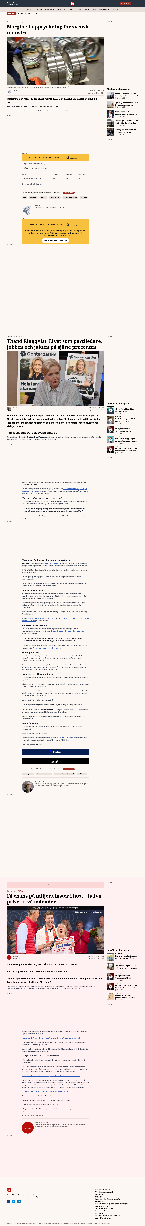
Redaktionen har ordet (102, 1211)
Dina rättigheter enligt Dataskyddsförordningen (111, 1204)
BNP (24, 197)
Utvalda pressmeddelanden (104, 1192)
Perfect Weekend (104, 9)
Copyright (98, 1197)
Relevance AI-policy (102, 1206)
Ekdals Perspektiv (44, 774)
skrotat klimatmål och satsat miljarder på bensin (68, 631)
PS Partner (21, 891)
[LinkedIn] (19, 1201)
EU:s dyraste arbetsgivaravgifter (41, 618)
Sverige (84, 197)
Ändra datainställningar (103, 1218)
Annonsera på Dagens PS (104, 1208)
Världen (39, 9)
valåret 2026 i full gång (65, 738)
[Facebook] (8, 1201)
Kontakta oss (99, 1194)
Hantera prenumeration (103, 1190)
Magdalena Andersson (51, 563)
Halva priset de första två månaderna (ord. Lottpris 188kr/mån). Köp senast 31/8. (51, 1038)
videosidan (22, 433)
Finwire (37, 205)
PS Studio (116, 9)
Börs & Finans (49, 9)
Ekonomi (33, 197)
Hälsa (94, 9)
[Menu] (137, 3)
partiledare (82, 774)
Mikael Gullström (41, 782)
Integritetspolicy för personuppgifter (108, 1199)
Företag (79, 9)
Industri (43, 197)
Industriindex (55, 197)
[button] (55, 752)
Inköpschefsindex (70, 197)
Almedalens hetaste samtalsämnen (45, 648)
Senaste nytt (29, 9)
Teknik (72, 9)
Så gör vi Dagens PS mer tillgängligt (107, 1216)
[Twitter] (13, 1201)
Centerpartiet (28, 774)
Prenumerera (125, 3)
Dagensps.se (11, 22)
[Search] (133, 3)
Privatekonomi (61, 9)
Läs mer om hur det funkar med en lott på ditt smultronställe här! (45, 1092)
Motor (87, 9)
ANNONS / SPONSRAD (42, 1123)
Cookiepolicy (99, 1201)
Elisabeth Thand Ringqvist (64, 774)
